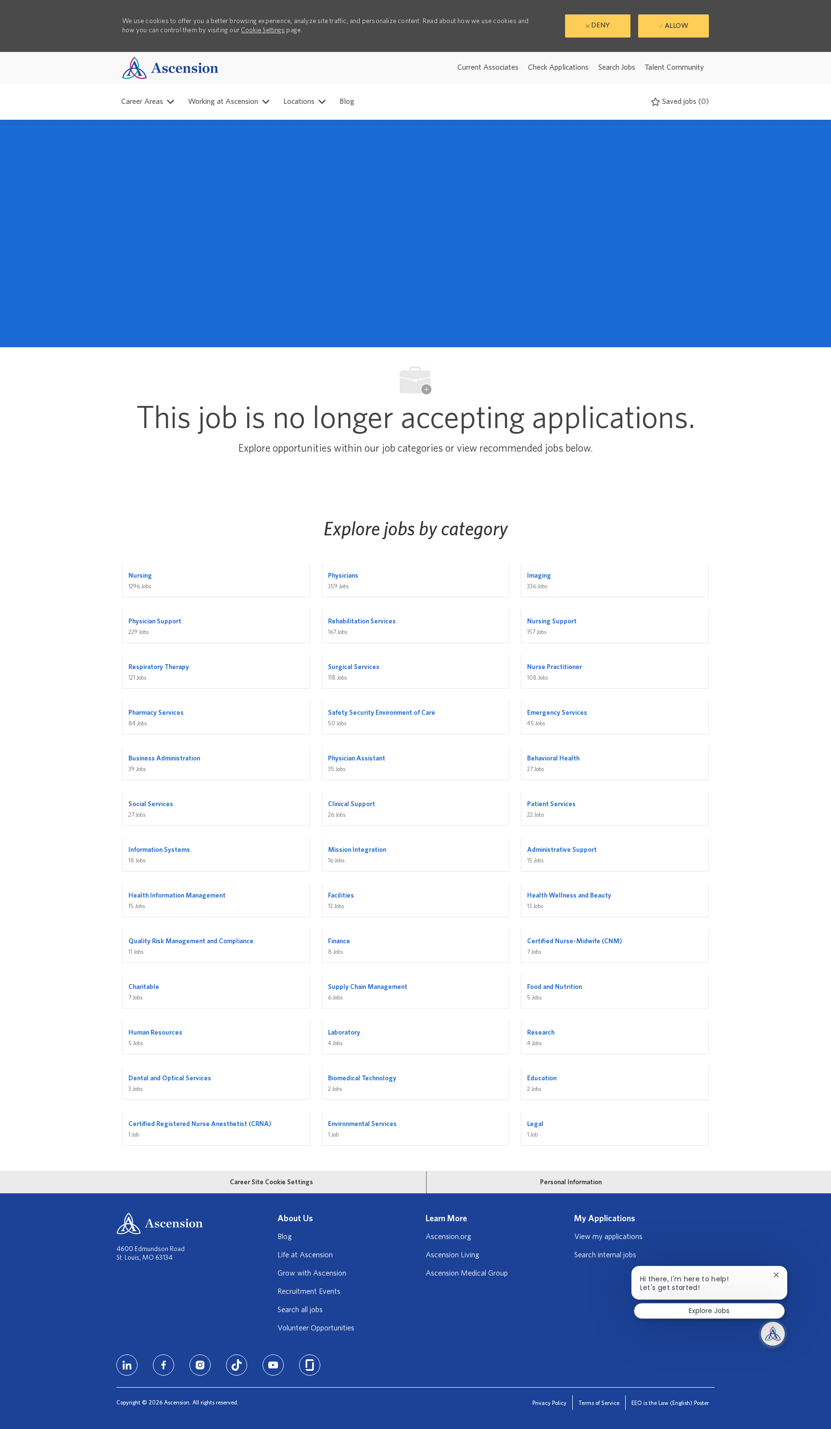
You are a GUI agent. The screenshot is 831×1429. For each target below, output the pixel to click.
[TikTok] (236, 1365)
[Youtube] (273, 1365)
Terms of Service (599, 1403)
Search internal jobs (605, 1255)
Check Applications (558, 67)
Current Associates (487, 67)
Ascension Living (452, 1255)
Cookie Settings (263, 30)
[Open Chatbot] (772, 1333)
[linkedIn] (127, 1365)
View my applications (608, 1236)
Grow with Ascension (311, 1273)
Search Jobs (616, 67)
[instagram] (200, 1365)
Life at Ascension (305, 1255)
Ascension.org (448, 1236)
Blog (347, 101)
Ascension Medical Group (467, 1273)
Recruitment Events (308, 1291)
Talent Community (674, 67)
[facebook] (163, 1365)
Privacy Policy (549, 1403)
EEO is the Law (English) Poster (670, 1403)
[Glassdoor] (309, 1365)
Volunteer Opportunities (315, 1328)
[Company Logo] (170, 67)
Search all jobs (300, 1310)
